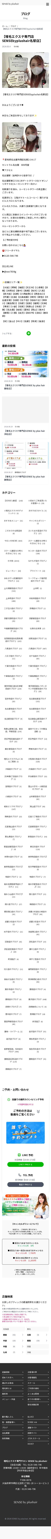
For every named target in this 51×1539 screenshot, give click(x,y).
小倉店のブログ (13, 796)
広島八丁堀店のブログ (37, 817)
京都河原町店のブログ (13, 619)
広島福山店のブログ (13, 827)
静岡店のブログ (37, 1059)
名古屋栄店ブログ (13, 718)
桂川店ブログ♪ (13, 904)
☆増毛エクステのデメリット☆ (13, 512)
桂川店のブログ (37, 894)
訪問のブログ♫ (13, 1006)
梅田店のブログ (38, 904)
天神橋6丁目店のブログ (13, 777)
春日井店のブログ (37, 847)
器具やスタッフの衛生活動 (37, 730)
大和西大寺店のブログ (37, 760)
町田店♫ (13, 959)
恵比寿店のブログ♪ (13, 837)
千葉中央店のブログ (13, 667)
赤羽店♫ (37, 1021)
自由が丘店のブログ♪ (13, 980)
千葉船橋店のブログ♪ (37, 677)
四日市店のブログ (37, 738)
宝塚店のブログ (13, 786)
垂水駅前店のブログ (13, 750)
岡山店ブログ (37, 806)
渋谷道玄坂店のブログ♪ (13, 950)
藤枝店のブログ (38, 989)
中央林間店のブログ (37, 599)
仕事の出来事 (37, 628)
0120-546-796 (35, 1464)
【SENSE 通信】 (13, 500)
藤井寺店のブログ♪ (13, 990)
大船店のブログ (13, 769)
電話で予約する (25, 1184)
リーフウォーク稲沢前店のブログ (37, 579)
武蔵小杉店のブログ (13, 922)
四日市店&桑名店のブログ (13, 740)
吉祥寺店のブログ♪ (13, 699)
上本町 (37, 588)
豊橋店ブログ (37, 1014)
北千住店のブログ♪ (37, 657)
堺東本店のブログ (38, 749)
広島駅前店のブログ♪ (37, 827)
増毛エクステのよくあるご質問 (13, 760)
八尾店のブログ (13, 648)
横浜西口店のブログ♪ (13, 912)
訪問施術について (38, 1006)
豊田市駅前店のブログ (13, 1022)
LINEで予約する (25, 1164)
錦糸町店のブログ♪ (37, 1040)
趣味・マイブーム (13, 1031)
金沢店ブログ (13, 1039)
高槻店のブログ (13, 1069)
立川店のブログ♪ (13, 969)
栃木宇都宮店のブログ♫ (37, 885)
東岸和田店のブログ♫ (37, 857)
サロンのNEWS (13, 540)
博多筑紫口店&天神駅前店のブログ (13, 687)
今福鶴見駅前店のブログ (13, 629)
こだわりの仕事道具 (13, 531)
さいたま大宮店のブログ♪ (37, 532)
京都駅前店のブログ (37, 619)
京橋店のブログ (38, 608)
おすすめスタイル (38, 510)
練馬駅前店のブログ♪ (37, 970)
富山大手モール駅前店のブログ (37, 787)
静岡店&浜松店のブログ (13, 1060)
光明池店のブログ (38, 638)
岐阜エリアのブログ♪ (13, 807)
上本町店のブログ (13, 599)
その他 (13, 560)
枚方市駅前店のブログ (37, 867)
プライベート (37, 570)
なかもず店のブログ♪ (37, 562)
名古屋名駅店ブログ (37, 699)
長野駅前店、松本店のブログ (13, 1050)
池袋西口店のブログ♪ (37, 932)
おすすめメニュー (13, 520)
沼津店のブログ (13, 941)
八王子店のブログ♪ (13, 657)
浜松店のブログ (37, 941)
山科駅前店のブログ (37, 797)
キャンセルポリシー (37, 521)
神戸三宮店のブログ (37, 960)
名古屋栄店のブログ (13, 710)
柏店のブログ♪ (13, 876)
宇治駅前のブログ (37, 776)
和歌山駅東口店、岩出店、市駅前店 (13, 730)
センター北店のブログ (37, 552)
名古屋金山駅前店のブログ (37, 720)
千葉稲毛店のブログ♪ (13, 677)
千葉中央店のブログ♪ (37, 667)
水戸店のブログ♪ (13, 931)
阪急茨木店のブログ (37, 1050)
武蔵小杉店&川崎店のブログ (38, 913)
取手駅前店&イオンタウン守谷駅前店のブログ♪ (37, 689)
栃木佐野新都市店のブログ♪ (13, 885)
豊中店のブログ (13, 1014)
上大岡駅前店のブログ (13, 589)
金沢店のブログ (37, 1031)
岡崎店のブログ (13, 816)
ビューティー (13, 570)
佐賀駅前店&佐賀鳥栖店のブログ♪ (13, 639)
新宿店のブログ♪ (37, 836)
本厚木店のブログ (13, 856)
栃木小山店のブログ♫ (13, 895)
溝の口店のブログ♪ (37, 950)
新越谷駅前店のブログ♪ (13, 848)
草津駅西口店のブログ (37, 980)
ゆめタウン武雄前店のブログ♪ (13, 579)
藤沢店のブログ (38, 999)
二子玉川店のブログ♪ (13, 609)
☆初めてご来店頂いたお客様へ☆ (37, 502)
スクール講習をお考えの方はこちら (37, 542)
